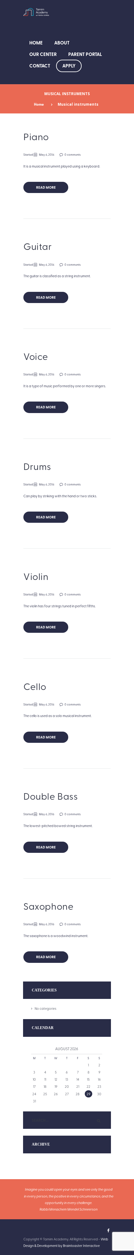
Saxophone (48, 905)
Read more (46, 187)
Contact (39, 65)
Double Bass (50, 795)
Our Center (43, 54)
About (61, 42)
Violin (36, 576)
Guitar (37, 246)
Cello (34, 686)
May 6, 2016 (46, 154)
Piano (36, 136)
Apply (68, 65)
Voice (35, 356)
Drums (37, 466)
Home (36, 42)
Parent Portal (85, 54)
